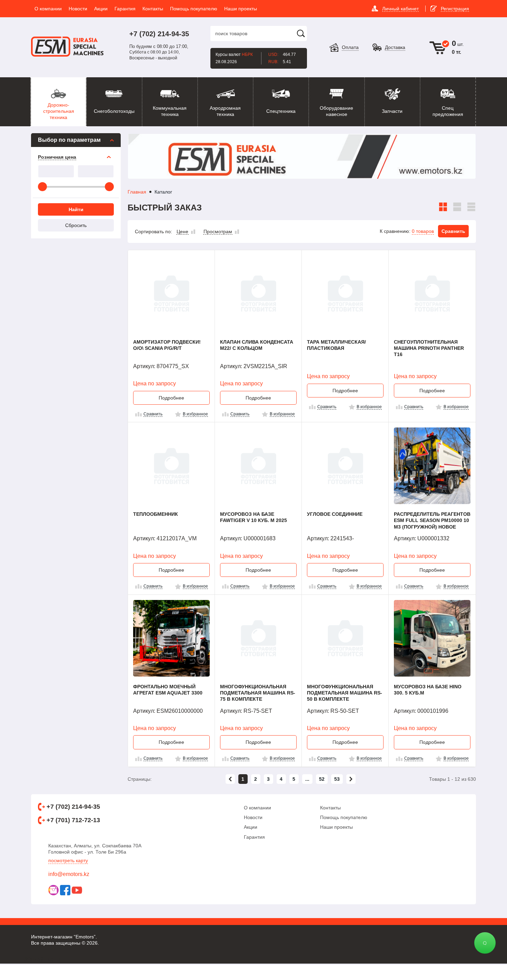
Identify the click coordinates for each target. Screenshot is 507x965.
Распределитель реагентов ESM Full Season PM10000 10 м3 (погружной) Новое (432, 520)
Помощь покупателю (343, 817)
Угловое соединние (334, 514)
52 (322, 779)
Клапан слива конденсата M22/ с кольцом (256, 345)
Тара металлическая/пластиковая (336, 345)
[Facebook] (65, 890)
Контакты (330, 807)
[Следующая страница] (351, 779)
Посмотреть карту (68, 860)
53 (337, 779)
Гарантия (254, 837)
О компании (257, 807)
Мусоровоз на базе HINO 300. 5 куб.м (427, 690)
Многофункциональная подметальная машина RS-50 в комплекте (344, 693)
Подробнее (171, 398)
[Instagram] (53, 890)
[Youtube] (77, 890)
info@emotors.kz (68, 874)
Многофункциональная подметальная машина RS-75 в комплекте (257, 693)
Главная (137, 192)
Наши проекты (336, 827)
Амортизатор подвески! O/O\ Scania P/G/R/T (167, 345)
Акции (250, 827)
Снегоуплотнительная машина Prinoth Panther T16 (429, 348)
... (307, 779)
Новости (253, 817)
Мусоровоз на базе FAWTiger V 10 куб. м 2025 (253, 517)
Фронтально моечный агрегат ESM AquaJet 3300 (167, 690)
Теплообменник (155, 514)
